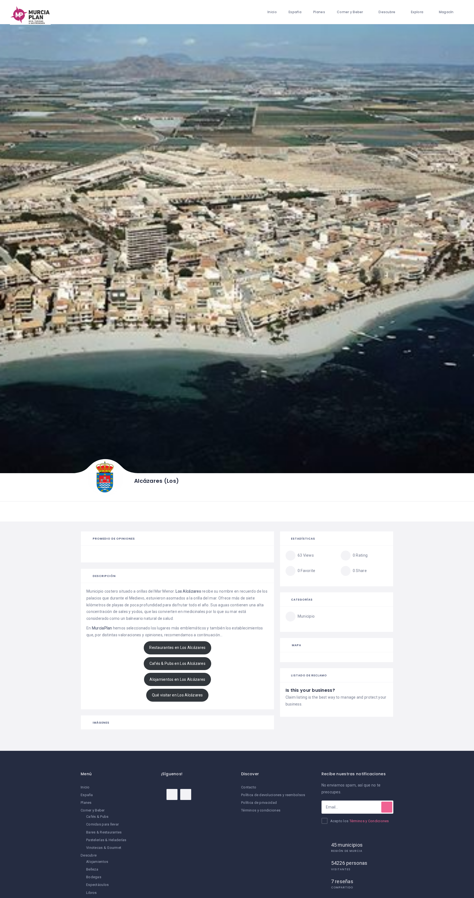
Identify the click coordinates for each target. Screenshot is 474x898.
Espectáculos (97, 885)
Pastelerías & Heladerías (106, 840)
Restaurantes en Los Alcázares (177, 647)
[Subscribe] (386, 807)
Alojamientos (97, 862)
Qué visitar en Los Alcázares (177, 695)
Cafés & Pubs (97, 817)
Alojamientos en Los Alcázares (177, 679)
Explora (417, 12)
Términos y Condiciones (369, 821)
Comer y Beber (350, 12)
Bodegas (93, 877)
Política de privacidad (259, 803)
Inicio (272, 12)
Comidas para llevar (102, 824)
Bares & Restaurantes (104, 832)
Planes (319, 12)
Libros (91, 893)
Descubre (387, 12)
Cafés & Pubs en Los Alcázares (177, 663)
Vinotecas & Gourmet (103, 848)
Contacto (248, 787)
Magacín (446, 12)
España (295, 12)
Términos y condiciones (260, 810)
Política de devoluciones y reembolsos (273, 795)
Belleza (92, 869)
